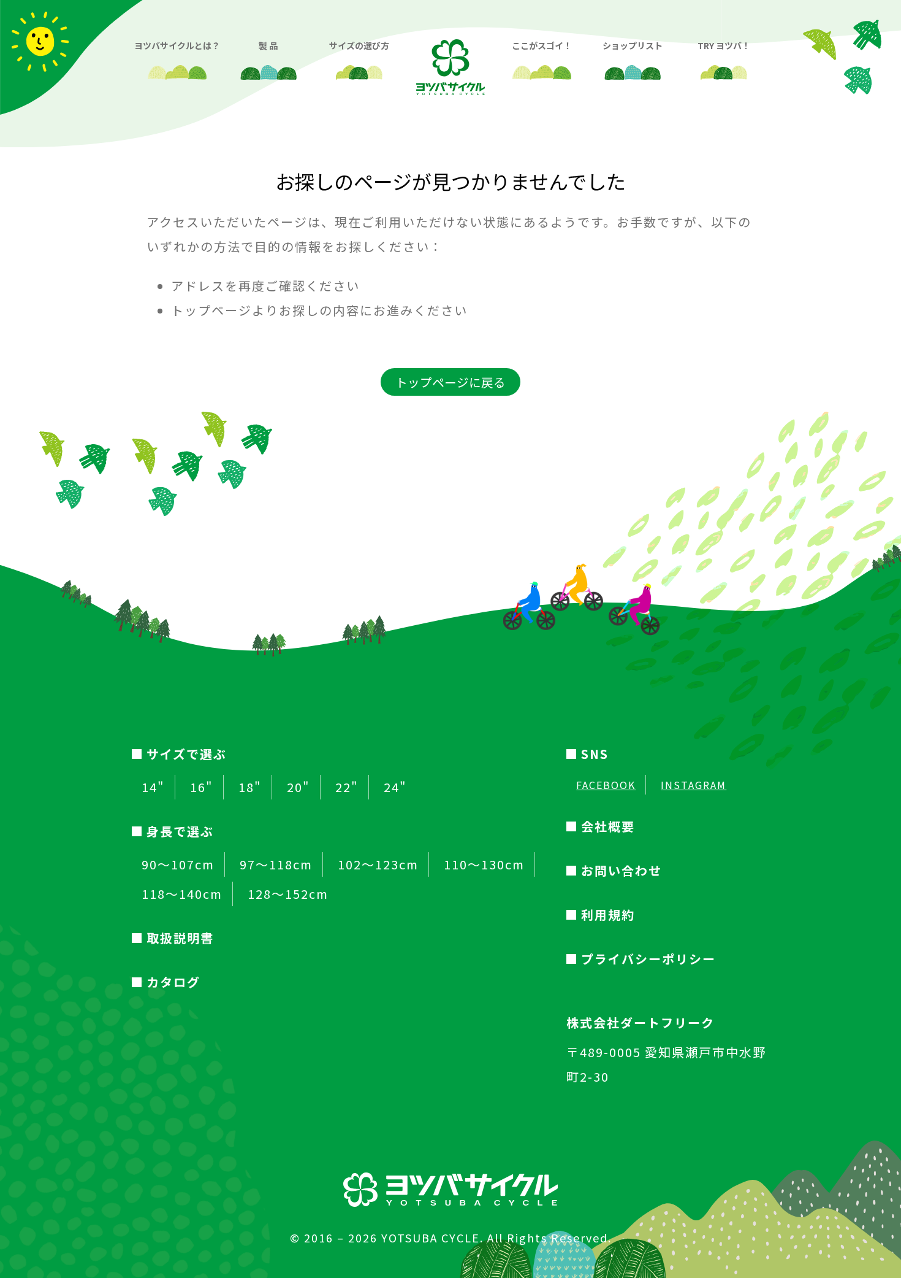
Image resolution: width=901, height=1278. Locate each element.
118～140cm (182, 894)
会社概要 (608, 826)
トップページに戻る (450, 382)
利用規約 (608, 914)
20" (298, 787)
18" (250, 787)
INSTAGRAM (693, 784)
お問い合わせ (621, 870)
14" (153, 787)
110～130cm (484, 864)
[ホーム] (450, 57)
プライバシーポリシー (648, 959)
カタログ (173, 982)
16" (201, 787)
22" (347, 787)
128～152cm (288, 894)
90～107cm (178, 864)
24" (395, 787)
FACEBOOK (606, 784)
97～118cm (276, 864)
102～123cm (378, 864)
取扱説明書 (180, 938)
